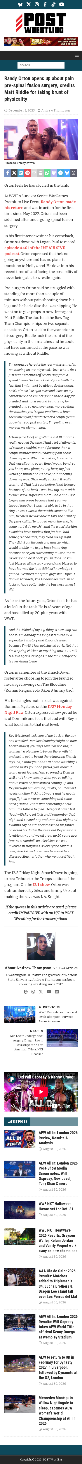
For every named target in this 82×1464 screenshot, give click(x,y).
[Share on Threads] (73, 173)
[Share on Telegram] (60, 173)
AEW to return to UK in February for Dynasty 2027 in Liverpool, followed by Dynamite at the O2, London (58, 1367)
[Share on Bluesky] (67, 173)
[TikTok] (53, 4)
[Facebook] (45, 4)
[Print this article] (40, 173)
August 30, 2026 (54, 1149)
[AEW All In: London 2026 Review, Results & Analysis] (19, 1139)
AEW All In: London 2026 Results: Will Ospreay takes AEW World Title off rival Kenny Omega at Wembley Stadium (58, 1326)
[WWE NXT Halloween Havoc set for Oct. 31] (19, 1210)
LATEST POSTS (17, 1121)
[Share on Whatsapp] (47, 173)
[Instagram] (37, 4)
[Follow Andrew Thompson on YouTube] (47, 992)
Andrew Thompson (55, 110)
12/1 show (41, 884)
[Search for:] (41, 65)
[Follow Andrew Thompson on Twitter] (39, 992)
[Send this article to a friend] (34, 173)
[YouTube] (62, 4)
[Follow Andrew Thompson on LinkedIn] (55, 992)
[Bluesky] (20, 4)
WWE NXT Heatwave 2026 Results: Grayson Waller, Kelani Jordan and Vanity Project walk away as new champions (58, 1240)
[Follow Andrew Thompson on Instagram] (31, 992)
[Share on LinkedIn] (20, 173)
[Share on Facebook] (7, 173)
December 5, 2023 (22, 110)
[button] (76, 55)
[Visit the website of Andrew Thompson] (26, 992)
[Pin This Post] (27, 173)
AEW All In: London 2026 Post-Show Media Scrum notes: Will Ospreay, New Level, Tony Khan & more (58, 1173)
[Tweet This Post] (14, 173)
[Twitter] (28, 4)
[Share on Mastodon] (54, 173)
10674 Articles (67, 968)
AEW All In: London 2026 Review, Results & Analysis (58, 1137)
